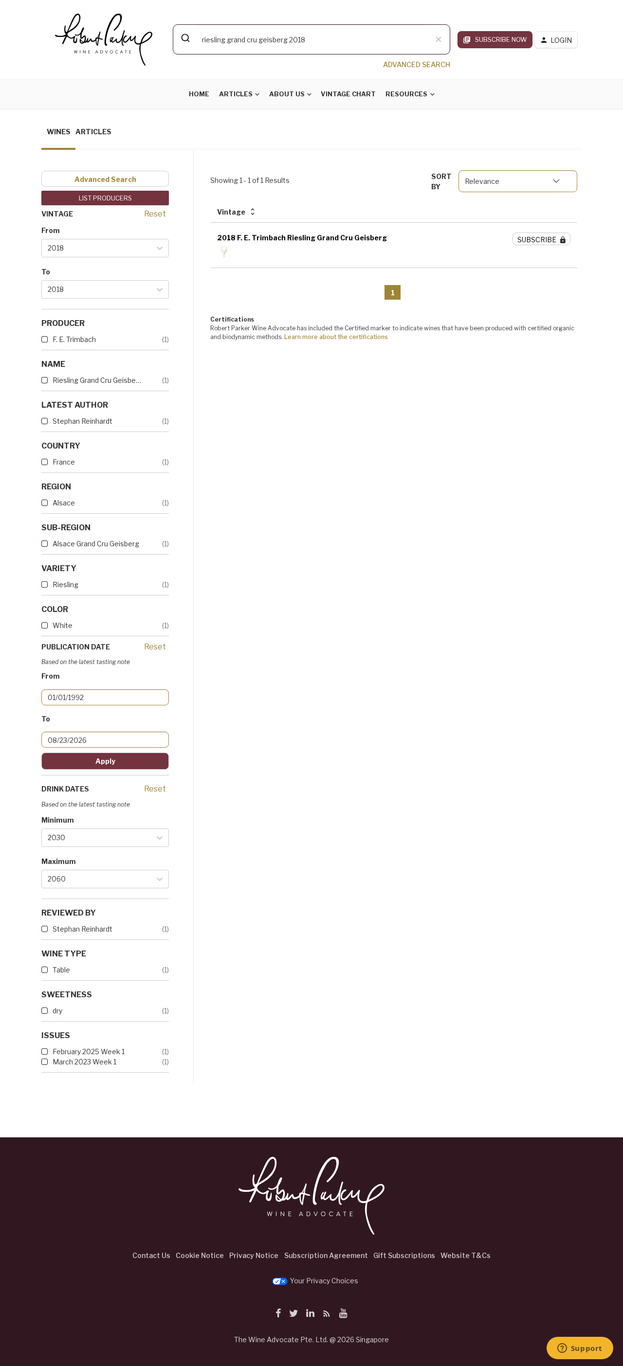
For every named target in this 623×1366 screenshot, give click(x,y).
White (63, 625)
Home (199, 94)
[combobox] (311, 39)
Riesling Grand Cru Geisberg (97, 380)
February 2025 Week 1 (89, 1051)
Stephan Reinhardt (82, 421)
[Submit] (184, 38)
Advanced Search (105, 179)
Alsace (64, 503)
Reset (155, 213)
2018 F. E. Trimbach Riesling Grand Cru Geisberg (302, 238)
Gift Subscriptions (404, 1255)
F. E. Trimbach (74, 339)
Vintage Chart (348, 94)
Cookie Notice (200, 1255)
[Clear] (438, 39)
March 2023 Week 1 (84, 1062)
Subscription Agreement (326, 1255)
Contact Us (151, 1255)
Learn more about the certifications (336, 337)
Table (61, 970)
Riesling (65, 584)
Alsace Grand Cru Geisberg (96, 543)
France (64, 462)
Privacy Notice (253, 1255)
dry (57, 1011)
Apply (105, 761)
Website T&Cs (465, 1255)
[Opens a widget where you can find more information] (579, 1349)
